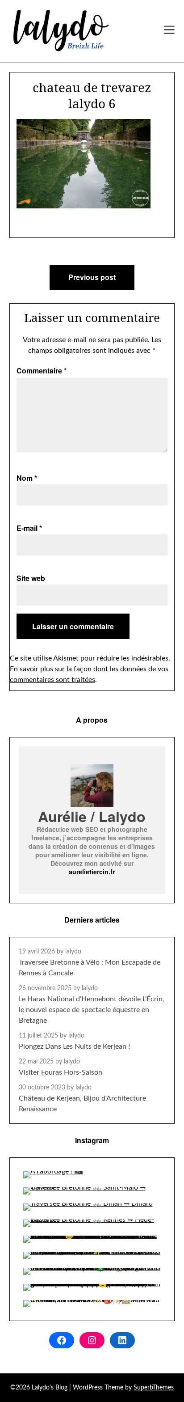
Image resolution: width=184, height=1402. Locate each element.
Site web (31, 578)
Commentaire (42, 370)
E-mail (29, 528)
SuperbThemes (154, 1388)
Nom (27, 478)
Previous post (92, 277)
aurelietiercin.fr (92, 871)
